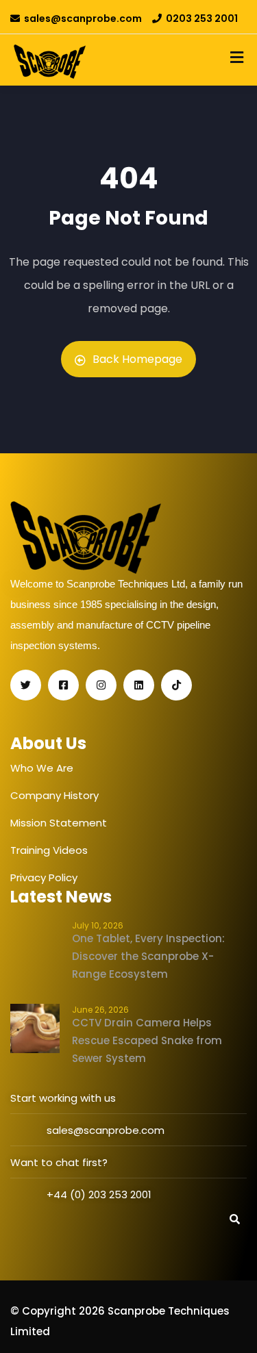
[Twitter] (25, 685)
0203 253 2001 (202, 18)
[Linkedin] (138, 685)
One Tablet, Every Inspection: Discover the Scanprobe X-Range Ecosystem (148, 956)
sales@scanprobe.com (83, 18)
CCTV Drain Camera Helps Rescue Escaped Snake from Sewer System (147, 1040)
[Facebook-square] (63, 685)
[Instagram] (101, 685)
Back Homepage (137, 359)
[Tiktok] (176, 685)
